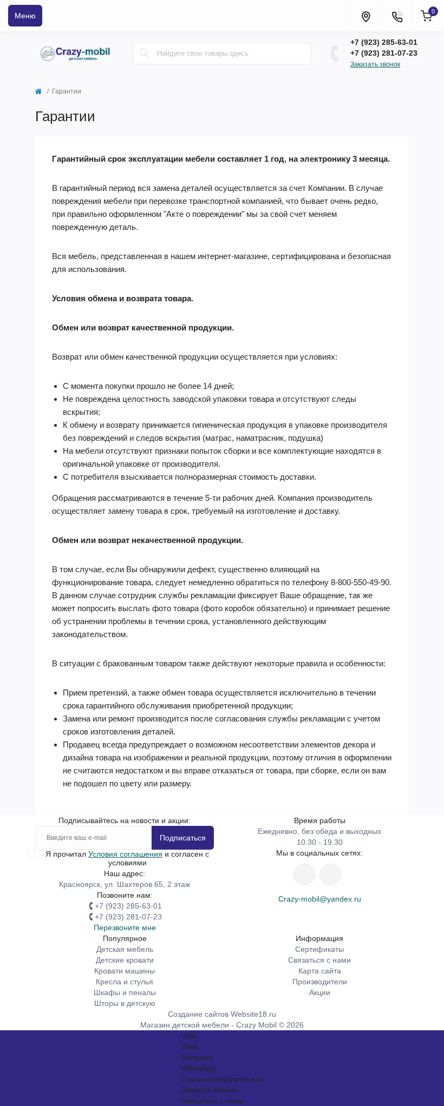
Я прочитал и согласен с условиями (127, 858)
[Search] (144, 53)
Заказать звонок (375, 64)
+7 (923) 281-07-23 (383, 53)
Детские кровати (125, 960)
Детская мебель (124, 949)
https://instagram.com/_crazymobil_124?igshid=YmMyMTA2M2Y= (304, 874)
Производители (319, 981)
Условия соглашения (125, 854)
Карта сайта (319, 970)
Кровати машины (124, 970)
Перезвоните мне (125, 927)
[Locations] (365, 15)
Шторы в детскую (124, 1003)
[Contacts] (397, 15)
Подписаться (183, 837)
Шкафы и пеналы (125, 992)
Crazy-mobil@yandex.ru (319, 899)
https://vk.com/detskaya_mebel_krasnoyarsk (330, 874)
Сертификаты (319, 949)
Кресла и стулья (124, 981)
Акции (319, 992)
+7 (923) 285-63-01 (383, 42)
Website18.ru (253, 1014)
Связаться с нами (319, 960)
